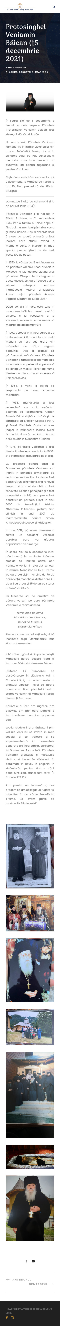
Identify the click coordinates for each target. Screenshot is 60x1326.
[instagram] (12, 1318)
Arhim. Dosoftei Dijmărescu (28, 72)
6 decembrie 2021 (17, 67)
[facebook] (7, 1318)
